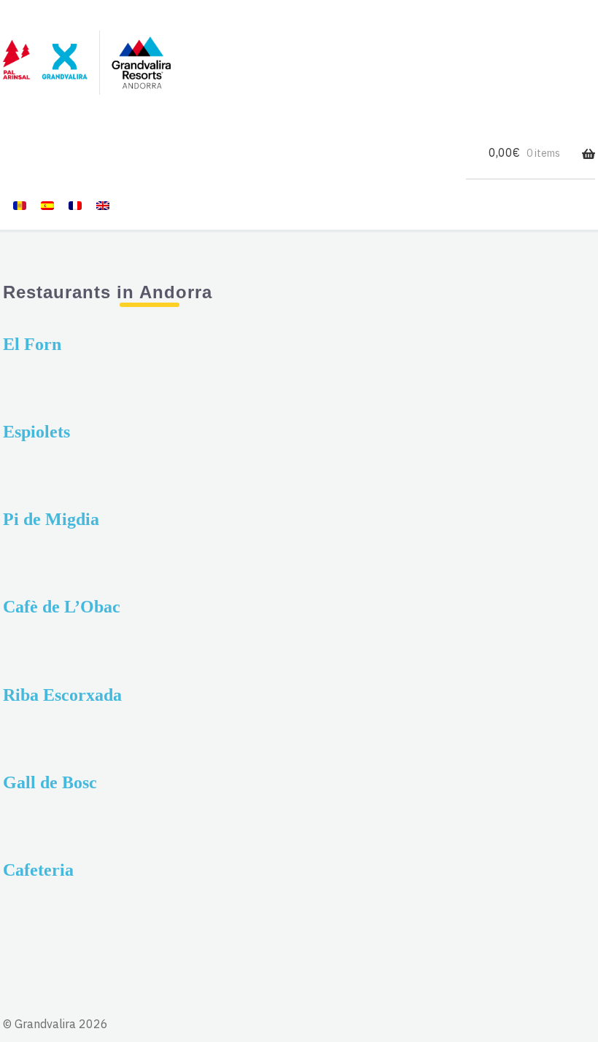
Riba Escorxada (62, 694)
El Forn (32, 344)
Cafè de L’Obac (61, 606)
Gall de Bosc (50, 782)
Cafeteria (38, 869)
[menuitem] (20, 204)
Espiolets (36, 431)
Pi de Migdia (51, 519)
